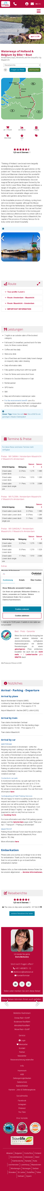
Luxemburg (25, 1165)
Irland (37, 1157)
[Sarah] (20, 247)
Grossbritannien (16, 1157)
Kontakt (22, 1048)
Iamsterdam (18, 822)
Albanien (9, 1153)
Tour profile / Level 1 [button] (16, 292)
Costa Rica (28, 1153)
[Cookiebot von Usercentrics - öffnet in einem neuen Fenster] (31, 573)
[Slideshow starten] (15, 984)
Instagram (22, 1104)
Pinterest (22, 1108)
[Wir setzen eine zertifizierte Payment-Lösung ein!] (35, 1128)
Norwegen (26, 1168)
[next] (38, 238)
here (12, 792)
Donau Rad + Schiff (22, 1018)
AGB (22, 1074)
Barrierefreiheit (22, 1086)
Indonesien (28, 1157)
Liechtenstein (13, 1165)
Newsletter (22, 1056)
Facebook (22, 1101)
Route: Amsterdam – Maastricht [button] (20, 298)
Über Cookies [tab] (36, 580)
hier (25, 414)
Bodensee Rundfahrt (22, 1022)
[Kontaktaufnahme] (32, 4)
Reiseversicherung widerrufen (22, 1060)
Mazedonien (36, 1165)
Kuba (35, 1161)
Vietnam (21, 1176)
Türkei (38, 1172)
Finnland (38, 1153)
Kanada (28, 1161)
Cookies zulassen (22, 609)
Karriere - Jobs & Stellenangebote (22, 1090)
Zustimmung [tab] (8, 580)
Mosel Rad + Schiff (22, 1029)
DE (37, 4)
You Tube (22, 1112)
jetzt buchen (34, 70)
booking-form (10, 815)
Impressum (22, 1071)
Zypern (29, 1176)
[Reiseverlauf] (38, 284)
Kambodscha (17, 1161)
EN (40, 4)
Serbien (36, 1168)
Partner (22, 1052)
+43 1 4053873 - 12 (23, 968)
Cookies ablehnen (22, 616)
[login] (26, 4)
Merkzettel (23, 1044)
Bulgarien (18, 1153)
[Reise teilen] (28, 984)
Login (23, 1040)
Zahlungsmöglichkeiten (22, 1078)
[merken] (5, 70)
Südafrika (30, 1172)
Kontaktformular (23, 975)
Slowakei (12, 1172)
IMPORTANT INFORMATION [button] (19, 309)
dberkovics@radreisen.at (23, 972)
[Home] (5, 4)
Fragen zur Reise (17, 70)
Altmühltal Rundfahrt (22, 1025)
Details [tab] (22, 580)
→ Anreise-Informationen (31, 872)
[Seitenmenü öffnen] (38, 11)
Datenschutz (22, 1082)
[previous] (6, 1003)
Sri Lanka (21, 1172)
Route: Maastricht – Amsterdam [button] (20, 303)
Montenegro (16, 1168)
